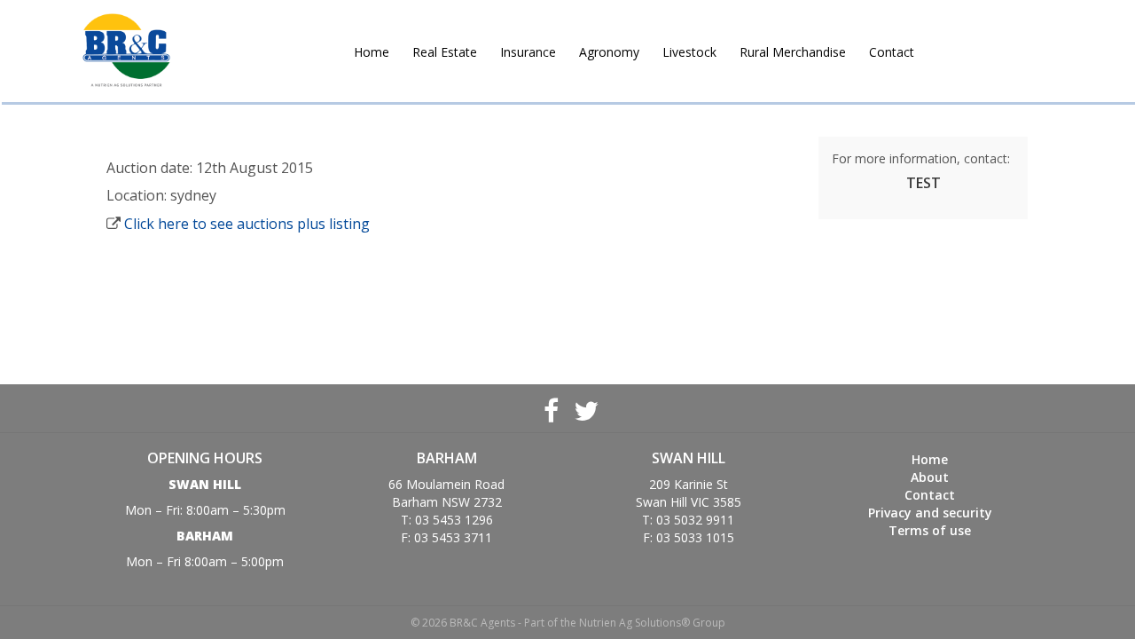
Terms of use (929, 530)
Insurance (528, 51)
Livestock (689, 51)
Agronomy (609, 51)
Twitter (584, 408)
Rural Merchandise (793, 51)
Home (371, 51)
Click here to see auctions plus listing (247, 223)
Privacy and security (930, 512)
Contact (891, 51)
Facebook (551, 408)
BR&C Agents (126, 51)
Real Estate (444, 51)
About (930, 477)
